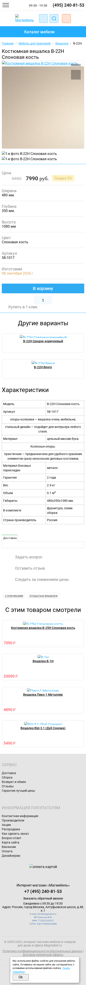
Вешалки (61, 43)
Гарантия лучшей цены (18, 790)
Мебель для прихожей (34, 43)
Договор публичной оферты (43, 954)
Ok (21, 977)
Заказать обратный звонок (43, 898)
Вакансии (9, 847)
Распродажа (11, 829)
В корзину (43, 288)
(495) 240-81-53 (68, 5)
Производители (13, 820)
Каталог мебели (39, 32)
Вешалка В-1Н (43, 661)
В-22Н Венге (43, 367)
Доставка (10, 538)
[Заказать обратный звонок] (43, 18)
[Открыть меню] (6, 5)
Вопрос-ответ (11, 838)
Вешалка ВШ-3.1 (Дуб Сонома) (43, 728)
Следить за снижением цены (42, 579)
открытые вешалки (43, 595)
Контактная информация (20, 816)
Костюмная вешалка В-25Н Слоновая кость (43, 628)
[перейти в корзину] (66, 18)
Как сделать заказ (15, 833)
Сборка (7, 777)
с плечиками (14, 595)
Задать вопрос (28, 557)
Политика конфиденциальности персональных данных (42, 951)
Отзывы (8, 786)
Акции (6, 825)
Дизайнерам (11, 855)
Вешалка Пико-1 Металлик (43, 694)
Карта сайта (10, 842)
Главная (8, 43)
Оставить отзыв (30, 568)
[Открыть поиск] (54, 18)
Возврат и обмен (14, 782)
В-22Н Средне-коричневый (43, 341)
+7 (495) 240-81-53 (43, 891)
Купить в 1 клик (22, 307)
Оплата (7, 851)
